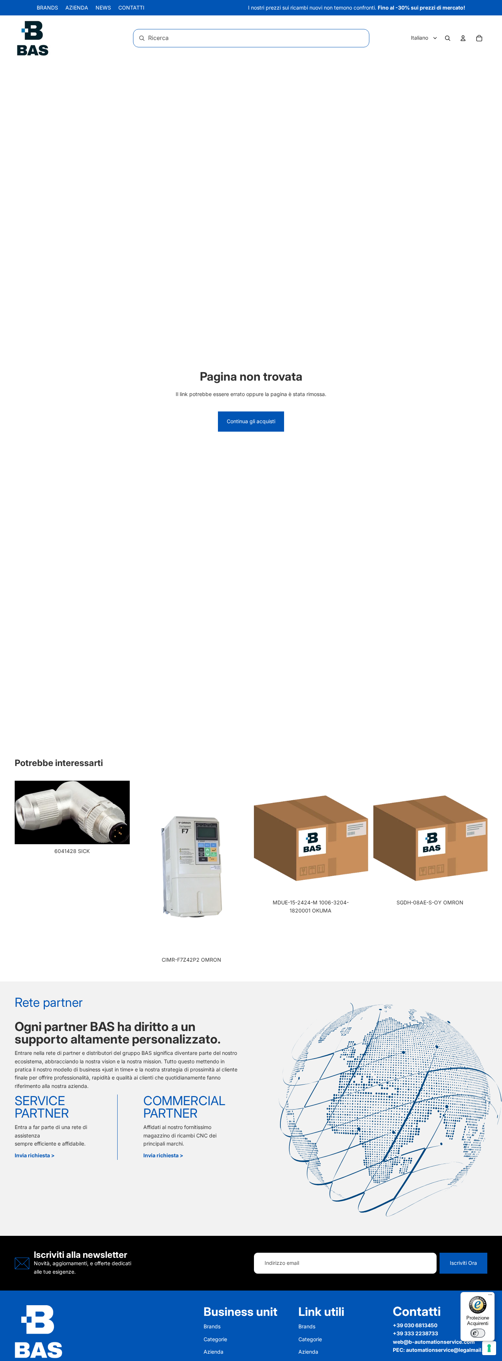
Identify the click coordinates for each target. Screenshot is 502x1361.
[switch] (477, 1333)
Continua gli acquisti (251, 421)
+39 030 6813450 (415, 1325)
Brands (47, 7)
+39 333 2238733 (415, 1333)
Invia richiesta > (35, 1155)
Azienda (76, 7)
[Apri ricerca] (448, 38)
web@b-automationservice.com (434, 1342)
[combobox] (241, 38)
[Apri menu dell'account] (463, 38)
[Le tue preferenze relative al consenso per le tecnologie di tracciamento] (489, 1348)
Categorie (215, 1339)
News (103, 7)
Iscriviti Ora (463, 1263)
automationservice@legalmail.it (446, 1350)
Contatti (131, 7)
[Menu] (490, 1296)
